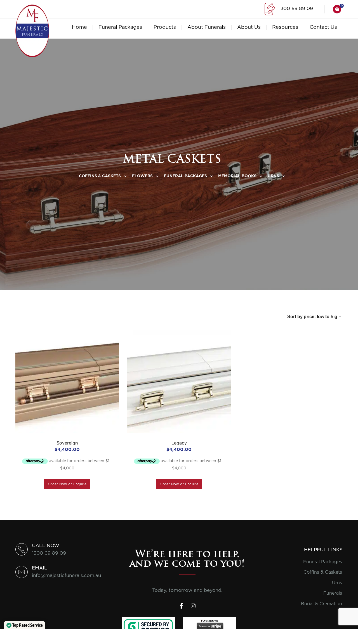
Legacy (179, 443)
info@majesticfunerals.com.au (66, 575)
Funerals (332, 593)
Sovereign (67, 443)
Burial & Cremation (321, 604)
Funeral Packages (322, 562)
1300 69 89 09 (296, 8)
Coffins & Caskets (322, 572)
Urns (337, 583)
